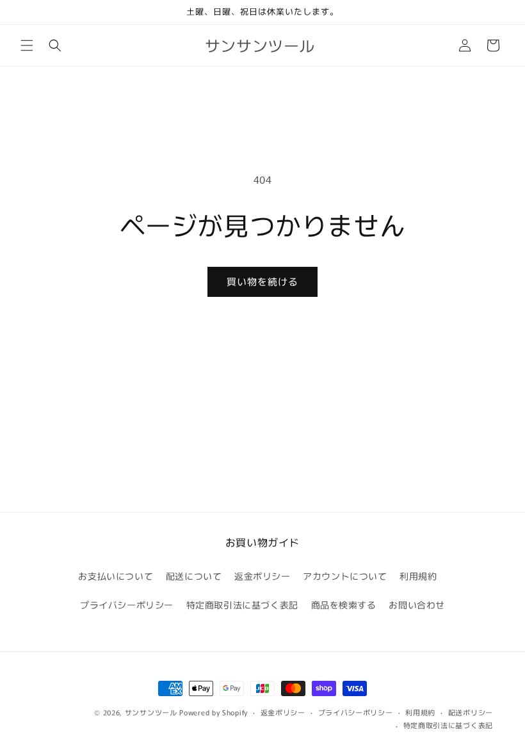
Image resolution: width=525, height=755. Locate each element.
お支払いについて (115, 575)
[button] (27, 45)
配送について (194, 575)
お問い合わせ (417, 604)
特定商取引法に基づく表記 (242, 604)
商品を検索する (343, 604)
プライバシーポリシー (127, 604)
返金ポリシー (262, 575)
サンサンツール (151, 712)
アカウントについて (345, 575)
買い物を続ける (262, 281)
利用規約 (418, 575)
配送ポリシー (470, 712)
